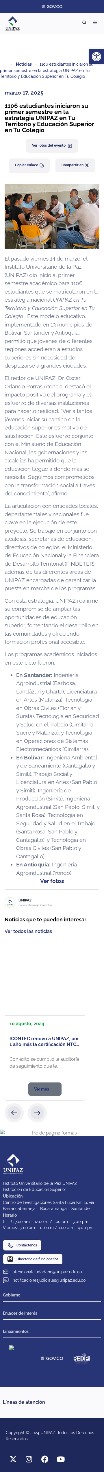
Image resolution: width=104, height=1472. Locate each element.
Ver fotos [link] (52, 881)
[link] (96, 56)
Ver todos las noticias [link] (28, 931)
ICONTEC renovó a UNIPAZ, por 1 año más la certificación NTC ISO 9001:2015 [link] (44, 1044)
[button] (14, 1112)
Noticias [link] (24, 64)
